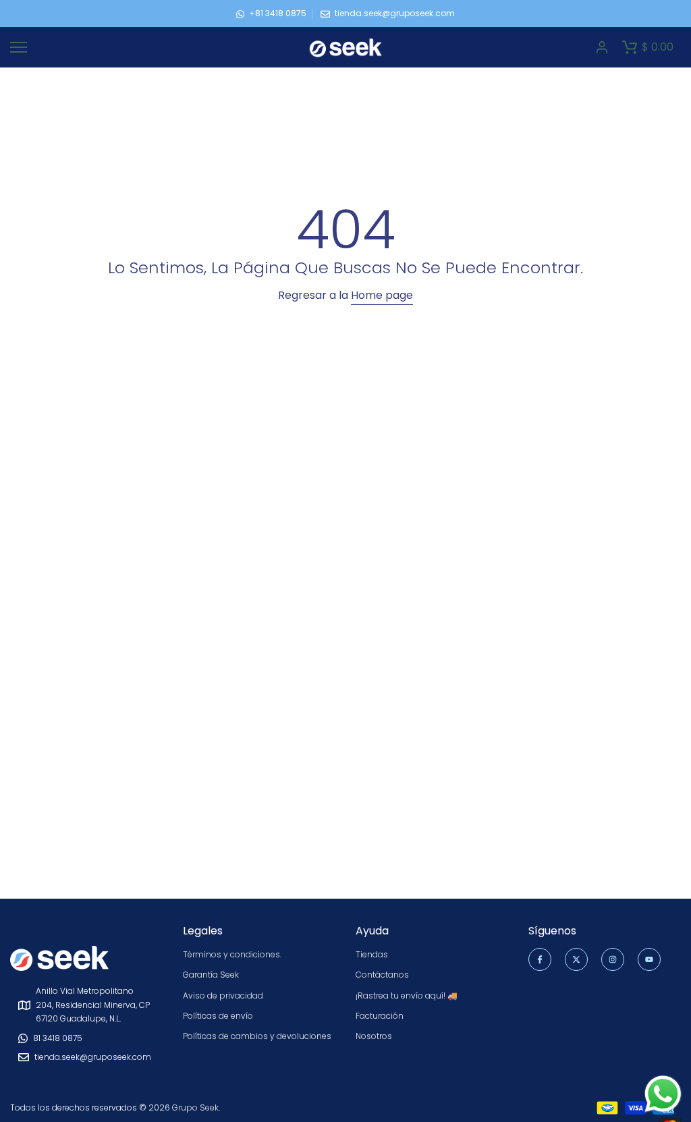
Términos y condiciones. (232, 954)
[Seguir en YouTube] (649, 959)
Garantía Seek (211, 974)
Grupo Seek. (196, 1107)
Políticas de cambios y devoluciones (257, 1036)
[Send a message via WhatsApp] (663, 1094)
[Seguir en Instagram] (612, 959)
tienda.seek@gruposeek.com (395, 13)
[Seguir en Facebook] (539, 959)
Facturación (380, 1015)
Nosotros (374, 1036)
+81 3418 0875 (277, 13)
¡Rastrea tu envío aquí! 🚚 (407, 995)
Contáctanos (382, 974)
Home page (382, 295)
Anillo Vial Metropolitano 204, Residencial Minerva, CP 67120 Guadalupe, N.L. (93, 1004)
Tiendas (372, 954)
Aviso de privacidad (223, 995)
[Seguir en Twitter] (576, 959)
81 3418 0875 (57, 1038)
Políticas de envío (218, 1015)
